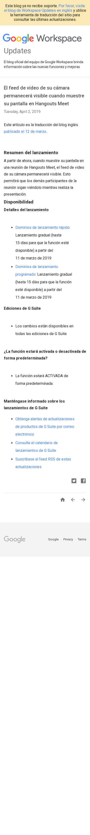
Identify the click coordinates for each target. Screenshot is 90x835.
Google (53, 539)
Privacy (68, 539)
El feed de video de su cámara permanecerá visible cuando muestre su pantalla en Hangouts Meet (44, 95)
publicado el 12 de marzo (25, 131)
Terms (82, 539)
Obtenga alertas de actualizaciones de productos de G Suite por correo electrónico (44, 427)
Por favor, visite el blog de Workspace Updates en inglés (44, 8)
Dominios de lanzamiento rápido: (42, 227)
